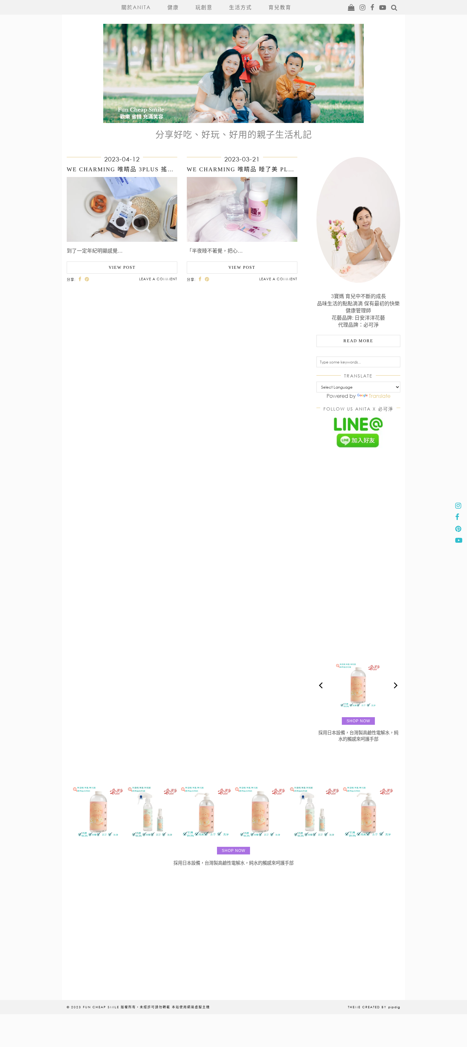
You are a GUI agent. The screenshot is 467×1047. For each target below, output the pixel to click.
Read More (358, 340)
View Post (122, 267)
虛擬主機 (202, 1007)
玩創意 (204, 7)
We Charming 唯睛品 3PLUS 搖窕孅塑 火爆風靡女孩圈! (151, 169)
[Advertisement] (358, 553)
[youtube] (383, 7)
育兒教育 (279, 7)
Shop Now (358, 721)
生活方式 (240, 7)
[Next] (395, 685)
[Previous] (321, 685)
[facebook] (372, 7)
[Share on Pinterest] (87, 279)
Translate (379, 396)
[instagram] (363, 7)
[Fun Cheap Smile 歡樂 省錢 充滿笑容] (233, 62)
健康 (173, 7)
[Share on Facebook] (80, 279)
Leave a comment (158, 279)
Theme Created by (374, 1007)
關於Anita (136, 7)
